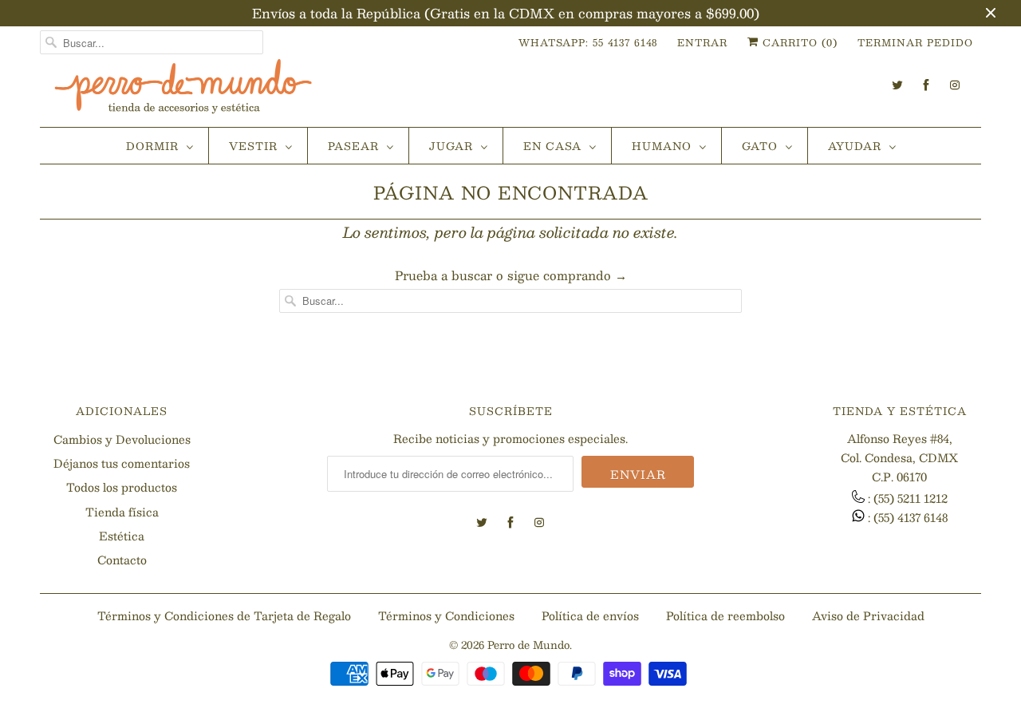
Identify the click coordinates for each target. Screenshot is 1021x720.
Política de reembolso (725, 615)
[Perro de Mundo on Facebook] (926, 85)
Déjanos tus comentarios (121, 463)
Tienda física (122, 511)
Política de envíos (590, 615)
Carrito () (798, 42)
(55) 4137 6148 (910, 517)
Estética (121, 535)
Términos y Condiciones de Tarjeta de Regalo (224, 615)
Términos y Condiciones (446, 615)
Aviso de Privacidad (868, 615)
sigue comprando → (567, 275)
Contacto (122, 559)
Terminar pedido (915, 42)
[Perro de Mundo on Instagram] (954, 85)
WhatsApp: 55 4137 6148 (587, 42)
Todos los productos (121, 486)
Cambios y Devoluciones (122, 439)
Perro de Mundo (528, 645)
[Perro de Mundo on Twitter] (897, 85)
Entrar (702, 42)
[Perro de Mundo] (183, 92)
